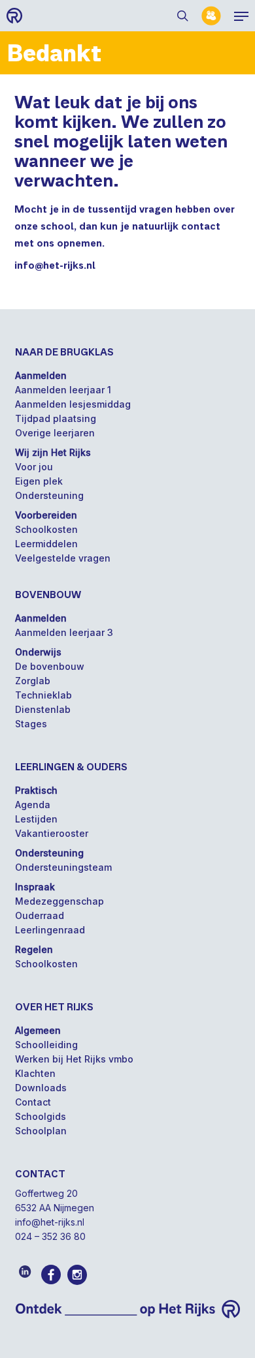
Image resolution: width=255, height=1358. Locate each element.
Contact (33, 1102)
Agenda (32, 804)
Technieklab (43, 695)
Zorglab (32, 680)
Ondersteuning (49, 495)
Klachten (35, 1073)
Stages (31, 723)
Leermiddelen (46, 543)
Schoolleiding (46, 1044)
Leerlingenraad (50, 929)
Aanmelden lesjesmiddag (73, 404)
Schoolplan (41, 1130)
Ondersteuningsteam (63, 867)
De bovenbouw (49, 666)
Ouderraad (39, 915)
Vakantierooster (51, 833)
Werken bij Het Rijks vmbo (74, 1058)
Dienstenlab (43, 709)
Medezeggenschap (59, 901)
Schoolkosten (46, 529)
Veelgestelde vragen (62, 558)
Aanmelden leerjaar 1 (63, 389)
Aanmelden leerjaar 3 (64, 632)
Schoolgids (40, 1116)
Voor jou (34, 466)
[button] (241, 15)
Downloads (41, 1087)
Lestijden (36, 818)
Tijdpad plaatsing (55, 418)
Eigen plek (39, 481)
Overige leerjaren (55, 432)
